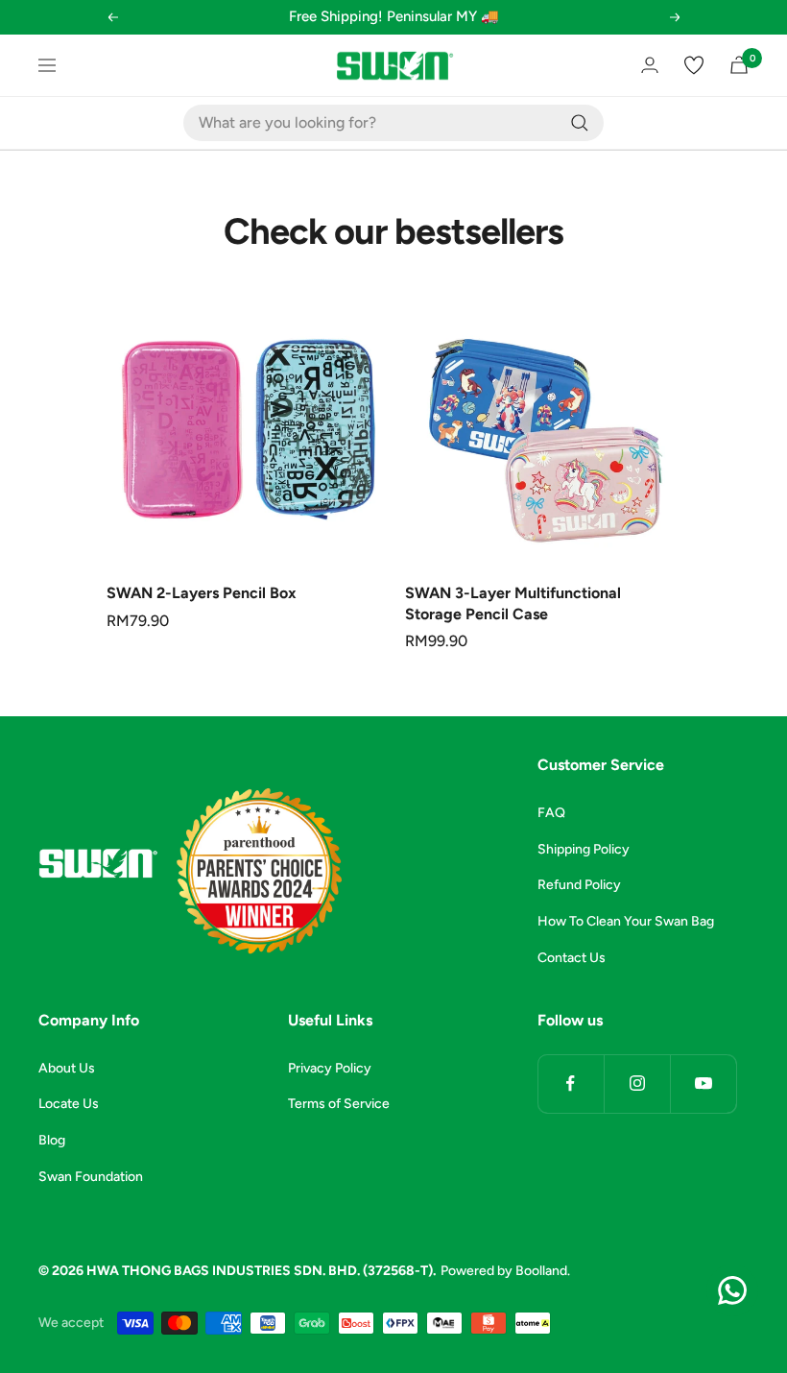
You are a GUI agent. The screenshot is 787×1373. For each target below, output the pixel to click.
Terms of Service (339, 1104)
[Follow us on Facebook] (570, 1083)
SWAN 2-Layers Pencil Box (202, 593)
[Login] (649, 65)
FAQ (551, 813)
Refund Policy (579, 885)
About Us (66, 1068)
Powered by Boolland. (505, 1271)
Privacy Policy (329, 1068)
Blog (51, 1140)
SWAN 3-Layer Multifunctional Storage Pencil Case (513, 603)
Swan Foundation (90, 1176)
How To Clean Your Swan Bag (625, 921)
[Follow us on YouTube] (703, 1083)
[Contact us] (732, 1290)
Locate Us (68, 1104)
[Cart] (739, 65)
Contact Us (571, 958)
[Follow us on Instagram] (637, 1083)
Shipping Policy (583, 849)
